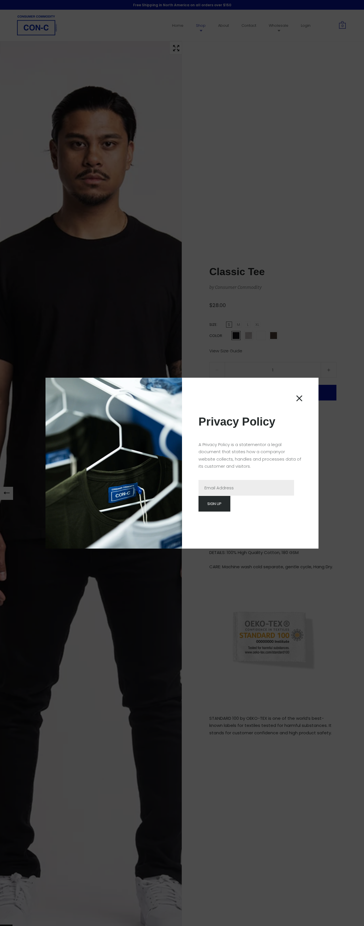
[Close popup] (299, 398)
